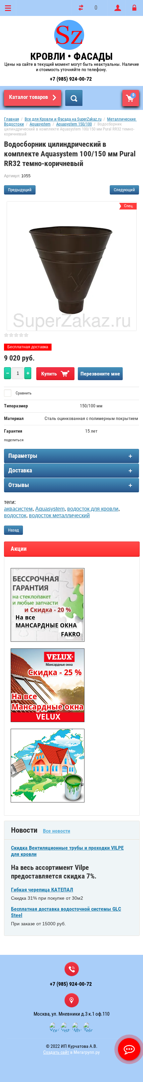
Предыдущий (20, 189)
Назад (13, 530)
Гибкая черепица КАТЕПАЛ (42, 889)
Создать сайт (56, 1052)
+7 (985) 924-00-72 (71, 79)
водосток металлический (59, 515)
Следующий (124, 189)
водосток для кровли (92, 509)
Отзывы (18, 484)
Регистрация (116, 8)
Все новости (56, 831)
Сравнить (23, 393)
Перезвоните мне (100, 374)
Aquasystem (40, 124)
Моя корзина (133, 95)
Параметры (22, 455)
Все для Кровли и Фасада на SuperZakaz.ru (63, 119)
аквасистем (18, 509)
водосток (15, 515)
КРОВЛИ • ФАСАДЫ (71, 56)
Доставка (20, 470)
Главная (11, 119)
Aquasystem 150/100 (74, 124)
